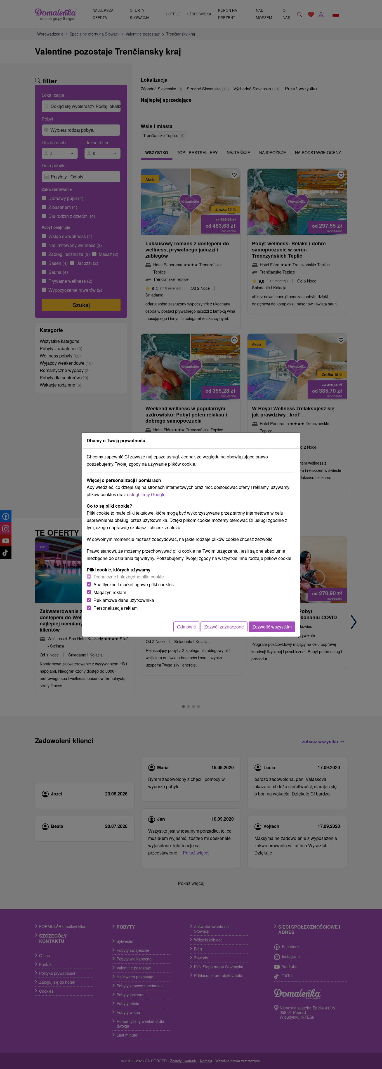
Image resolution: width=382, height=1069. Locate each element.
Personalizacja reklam (115, 608)
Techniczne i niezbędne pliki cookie (128, 576)
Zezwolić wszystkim (272, 626)
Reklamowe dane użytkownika (123, 600)
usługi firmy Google (146, 494)
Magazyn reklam (109, 592)
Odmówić (186, 626)
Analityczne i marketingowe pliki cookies (133, 584)
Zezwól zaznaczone (224, 626)
